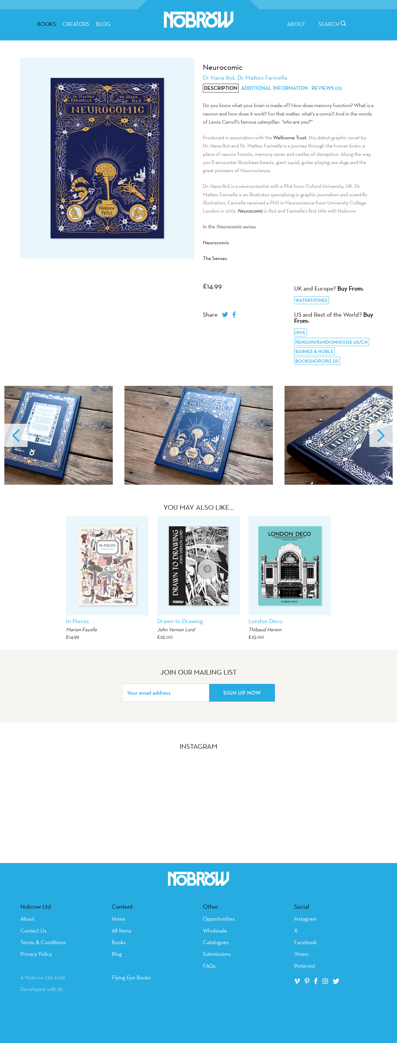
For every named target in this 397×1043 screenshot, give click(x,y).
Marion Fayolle (81, 629)
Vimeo (301, 953)
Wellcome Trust (289, 137)
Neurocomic (216, 242)
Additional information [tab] (274, 88)
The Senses (215, 258)
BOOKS (46, 23)
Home (118, 918)
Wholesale (215, 930)
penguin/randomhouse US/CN (331, 342)
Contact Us (33, 930)
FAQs (209, 965)
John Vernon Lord (176, 629)
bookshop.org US (317, 361)
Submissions (217, 953)
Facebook (305, 942)
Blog (103, 23)
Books (119, 942)
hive (300, 332)
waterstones (311, 300)
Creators (75, 23)
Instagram (305, 918)
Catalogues (216, 942)
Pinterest (304, 965)
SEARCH (330, 23)
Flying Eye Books (131, 977)
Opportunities (219, 918)
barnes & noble (314, 351)
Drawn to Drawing (180, 621)
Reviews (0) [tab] (327, 88)
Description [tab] (220, 88)
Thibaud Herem (264, 629)
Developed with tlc (41, 988)
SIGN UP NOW (242, 692)
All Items (121, 930)
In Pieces (77, 621)
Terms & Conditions (43, 942)
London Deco (265, 621)
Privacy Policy (36, 953)
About (296, 23)
